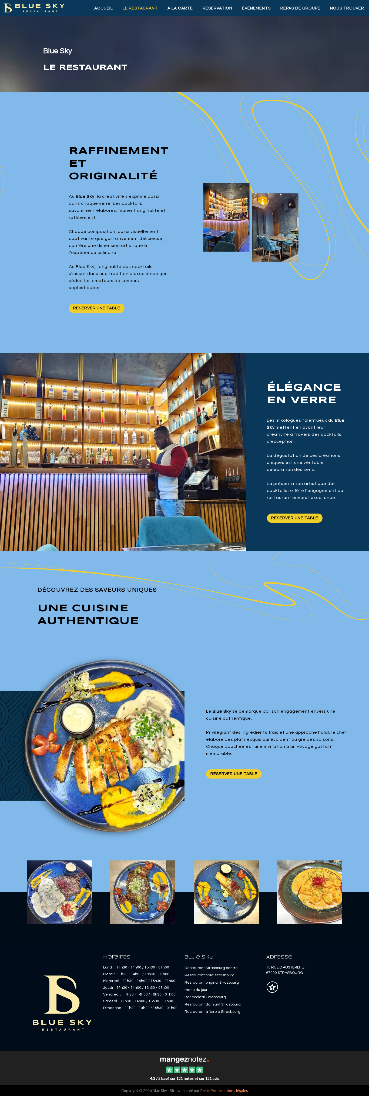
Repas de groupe (300, 8)
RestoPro (208, 1090)
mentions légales (233, 1090)
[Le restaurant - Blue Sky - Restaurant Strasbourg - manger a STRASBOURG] (142, 891)
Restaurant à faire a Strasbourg (212, 1012)
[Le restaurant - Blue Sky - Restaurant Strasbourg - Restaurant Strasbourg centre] (92, 746)
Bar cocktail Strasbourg (205, 997)
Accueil (103, 8)
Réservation (217, 8)
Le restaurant (140, 8)
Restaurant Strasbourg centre (211, 968)
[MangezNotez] (272, 991)
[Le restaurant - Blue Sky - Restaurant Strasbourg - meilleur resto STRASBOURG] (309, 891)
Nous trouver (347, 8)
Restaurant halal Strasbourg (209, 975)
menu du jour (196, 990)
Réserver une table (96, 308)
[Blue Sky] (184, 1059)
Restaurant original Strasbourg (212, 982)
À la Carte (180, 8)
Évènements (256, 8)
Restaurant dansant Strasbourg (213, 1004)
